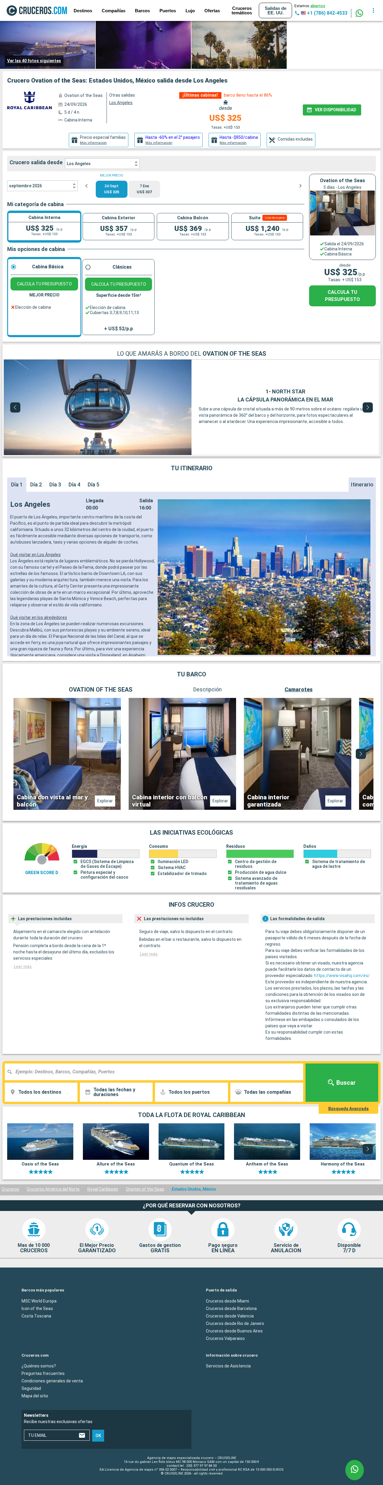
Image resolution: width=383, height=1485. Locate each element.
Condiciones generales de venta (52, 1381)
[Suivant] (368, 407)
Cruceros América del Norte (53, 1189)
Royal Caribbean (102, 1189)
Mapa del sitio (35, 1395)
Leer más (23, 966)
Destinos (83, 10)
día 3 (55, 484)
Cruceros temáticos (242, 10)
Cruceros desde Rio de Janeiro (235, 1323)
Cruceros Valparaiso (225, 1338)
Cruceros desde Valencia (230, 1315)
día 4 (74, 484)
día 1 (17, 484)
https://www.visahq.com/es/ (342, 975)
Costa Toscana (36, 1315)
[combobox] (156, 1072)
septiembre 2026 (25, 185)
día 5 (93, 484)
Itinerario (362, 484)
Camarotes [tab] (299, 689)
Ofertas (212, 10)
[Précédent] (15, 407)
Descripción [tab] (207, 689)
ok (98, 1435)
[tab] (98, 140)
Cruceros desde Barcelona (231, 1308)
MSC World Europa (39, 1300)
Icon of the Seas (37, 1308)
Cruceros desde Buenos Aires (234, 1330)
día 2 (36, 484)
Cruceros (10, 1189)
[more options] (373, 10)
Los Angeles (79, 163)
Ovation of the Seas (145, 1189)
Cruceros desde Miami (227, 1300)
